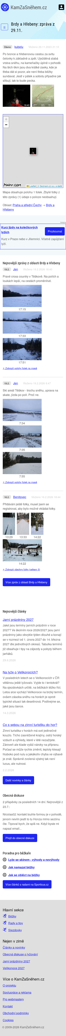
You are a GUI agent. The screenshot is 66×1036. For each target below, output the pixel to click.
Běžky (12, 916)
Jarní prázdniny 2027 (18, 619)
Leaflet (32, 186)
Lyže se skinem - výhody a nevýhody (33, 859)
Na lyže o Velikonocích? (20, 672)
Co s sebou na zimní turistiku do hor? (30, 724)
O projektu (9, 985)
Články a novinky (14, 947)
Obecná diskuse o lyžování (20, 954)
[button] (33, 151)
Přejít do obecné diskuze (20, 838)
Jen (15, 269)
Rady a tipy (15, 923)
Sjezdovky (15, 930)
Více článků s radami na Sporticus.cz (27, 884)
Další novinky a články (18, 780)
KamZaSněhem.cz (24, 7)
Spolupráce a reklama (17, 992)
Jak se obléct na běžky (24, 875)
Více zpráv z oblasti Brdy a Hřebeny (26, 582)
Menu (61, 7)
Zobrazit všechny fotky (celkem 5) (21, 569)
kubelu (18, 47)
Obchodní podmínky (16, 1013)
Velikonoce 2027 (14, 968)
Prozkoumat (55, 231)
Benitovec (19, 497)
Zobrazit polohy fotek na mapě (20, 368)
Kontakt (8, 1006)
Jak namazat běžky (21, 867)
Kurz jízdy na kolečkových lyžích (19, 229)
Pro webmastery (13, 999)
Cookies (8, 1020)
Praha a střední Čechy (27, 205)
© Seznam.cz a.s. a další (50, 186)
